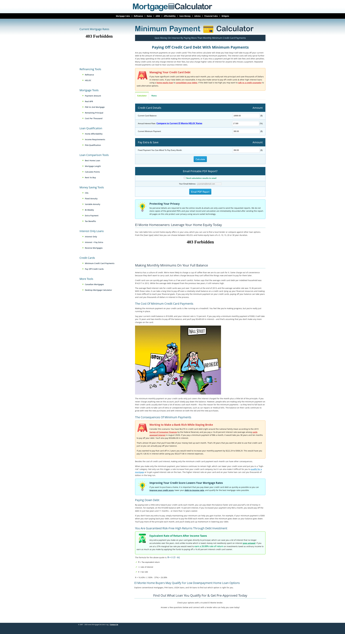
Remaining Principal (94, 112)
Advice (197, 16)
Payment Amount (93, 95)
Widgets (225, 16)
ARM (158, 16)
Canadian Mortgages (94, 284)
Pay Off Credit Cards (94, 269)
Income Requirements (95, 139)
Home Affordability (94, 133)
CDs (86, 193)
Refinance (138, 16)
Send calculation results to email (201, 178)
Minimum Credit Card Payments (99, 263)
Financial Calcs (211, 16)
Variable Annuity (92, 204)
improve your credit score (161, 490)
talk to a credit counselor (250, 82)
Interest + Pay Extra (94, 242)
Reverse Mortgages (94, 248)
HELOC (88, 80)
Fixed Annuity (91, 198)
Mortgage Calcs (123, 16)
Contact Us (114, 624)
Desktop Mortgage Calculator (98, 290)
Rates (149, 16)
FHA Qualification (93, 145)
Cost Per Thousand (93, 118)
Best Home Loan (92, 160)
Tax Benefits (90, 221)
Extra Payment (92, 215)
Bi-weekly (89, 210)
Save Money (185, 16)
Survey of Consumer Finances (163, 432)
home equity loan (165, 82)
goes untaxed (249, 543)
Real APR (89, 101)
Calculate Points (92, 172)
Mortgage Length (93, 166)
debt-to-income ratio (194, 490)
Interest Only (91, 236)
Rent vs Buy (90, 177)
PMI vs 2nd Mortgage (95, 107)
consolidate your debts (186, 82)
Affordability (170, 16)
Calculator (142, 96)
